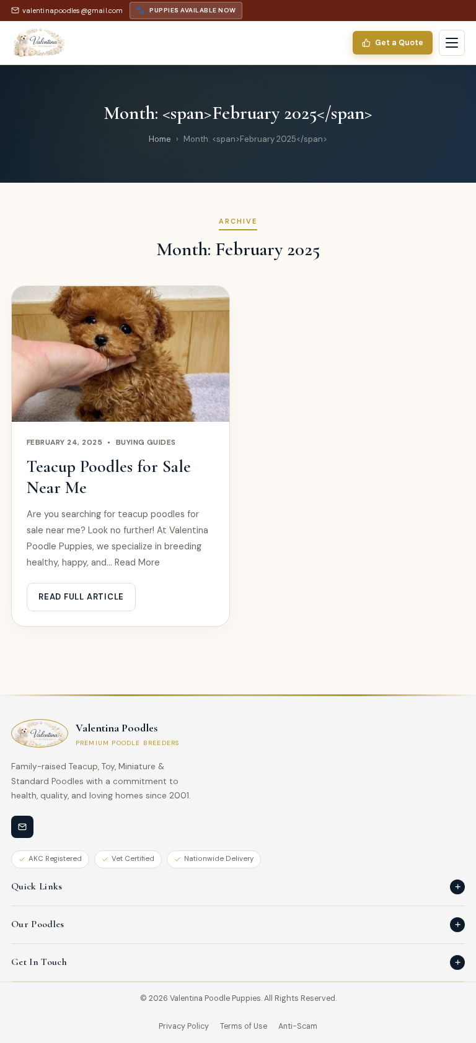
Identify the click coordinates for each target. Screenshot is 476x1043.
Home (160, 139)
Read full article (81, 596)
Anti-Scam (297, 1026)
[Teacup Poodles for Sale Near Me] (120, 354)
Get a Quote (399, 43)
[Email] (22, 827)
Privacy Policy (184, 1026)
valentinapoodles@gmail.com (72, 10)
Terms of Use (243, 1026)
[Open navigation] (452, 43)
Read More (137, 562)
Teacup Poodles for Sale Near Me (109, 477)
